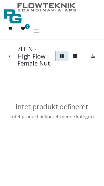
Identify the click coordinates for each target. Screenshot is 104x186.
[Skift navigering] (36, 31)
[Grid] (62, 56)
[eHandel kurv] (9, 30)
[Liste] (75, 56)
